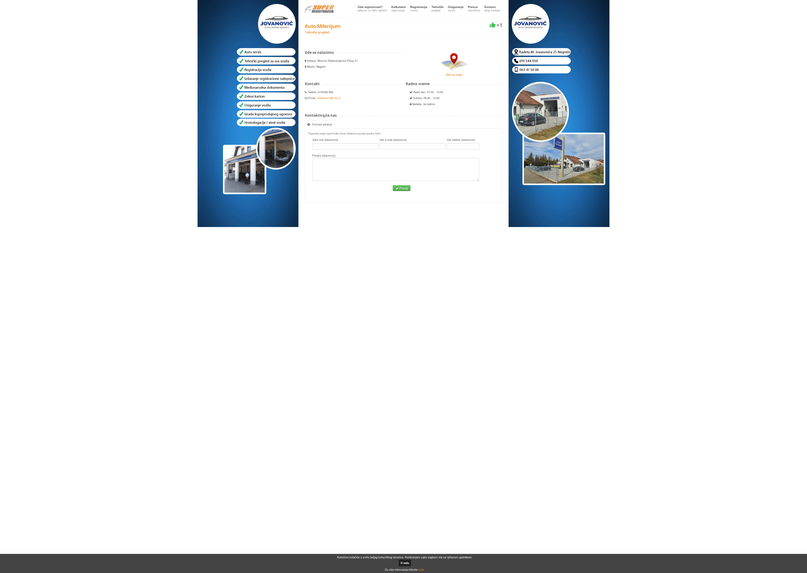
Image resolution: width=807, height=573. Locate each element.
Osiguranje (456, 8)
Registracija (418, 8)
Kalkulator (398, 8)
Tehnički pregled (317, 32)
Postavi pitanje (322, 124)
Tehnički (437, 8)
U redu (405, 563)
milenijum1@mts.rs (328, 98)
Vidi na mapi (454, 75)
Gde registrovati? (372, 8)
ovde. (421, 570)
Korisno (492, 8)
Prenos (474, 8)
